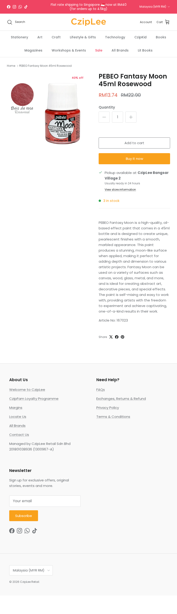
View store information (120, 189)
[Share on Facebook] (116, 337)
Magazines (33, 50)
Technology (115, 37)
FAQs (100, 389)
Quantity (107, 107)
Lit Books (145, 50)
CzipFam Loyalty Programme (34, 398)
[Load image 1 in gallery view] (47, 113)
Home (11, 66)
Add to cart (134, 142)
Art (39, 37)
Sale (98, 50)
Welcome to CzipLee (27, 389)
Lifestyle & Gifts (83, 37)
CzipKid (140, 37)
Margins (15, 407)
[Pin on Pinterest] (122, 337)
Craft (56, 37)
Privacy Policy (107, 407)
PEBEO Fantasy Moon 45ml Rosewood (45, 66)
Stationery (19, 37)
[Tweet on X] (111, 337)
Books (161, 37)
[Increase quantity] (130, 117)
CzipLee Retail (29, 582)
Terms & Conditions (113, 416)
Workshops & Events (69, 50)
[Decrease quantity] (104, 117)
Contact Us (19, 434)
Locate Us (17, 416)
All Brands (120, 50)
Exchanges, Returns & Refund (121, 398)
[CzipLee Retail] (88, 22)
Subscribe (23, 515)
